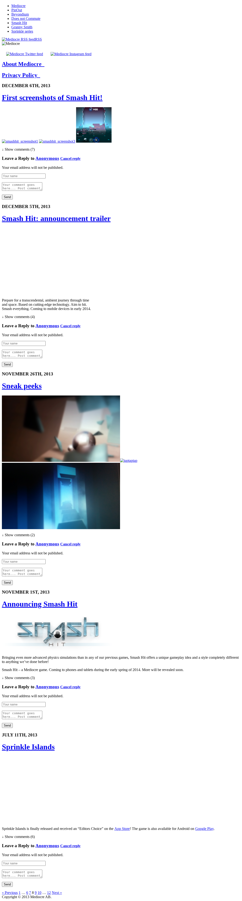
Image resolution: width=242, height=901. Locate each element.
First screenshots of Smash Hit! (52, 97)
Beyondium (20, 14)
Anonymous (47, 158)
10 (39, 893)
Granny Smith (21, 27)
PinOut (16, 10)
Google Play (204, 829)
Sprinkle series (22, 31)
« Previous (10, 893)
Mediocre (18, 6)
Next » (57, 893)
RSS (38, 39)
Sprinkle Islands (28, 747)
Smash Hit (19, 23)
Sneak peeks (22, 386)
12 (49, 893)
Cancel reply (70, 159)
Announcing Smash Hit (40, 604)
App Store (122, 829)
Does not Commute (25, 19)
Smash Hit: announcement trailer (56, 218)
